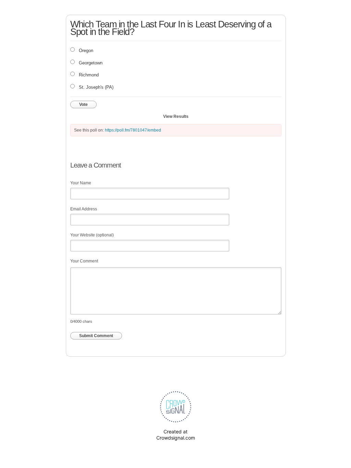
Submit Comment (96, 335)
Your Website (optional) (92, 235)
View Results (176, 116)
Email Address (83, 209)
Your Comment (84, 261)
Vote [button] (83, 104)
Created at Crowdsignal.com (175, 435)
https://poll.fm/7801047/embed (133, 130)
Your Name (80, 183)
